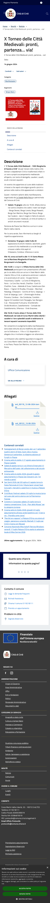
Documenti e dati (12, 706)
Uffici (7, 691)
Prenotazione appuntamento (16, 842)
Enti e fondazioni (12, 694)
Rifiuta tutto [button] (24, 894)
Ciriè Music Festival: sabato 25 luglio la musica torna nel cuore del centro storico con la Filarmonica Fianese (25, 496)
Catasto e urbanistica (13, 728)
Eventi (7, 794)
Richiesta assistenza (13, 853)
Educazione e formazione (15, 732)
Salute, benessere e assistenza (17, 754)
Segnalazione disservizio (15, 846)
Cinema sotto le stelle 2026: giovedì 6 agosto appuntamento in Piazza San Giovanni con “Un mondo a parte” (22, 477)
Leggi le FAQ (10, 850)
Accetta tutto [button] (25, 888)
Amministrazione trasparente (17, 865)
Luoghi (8, 790)
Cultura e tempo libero (14, 721)
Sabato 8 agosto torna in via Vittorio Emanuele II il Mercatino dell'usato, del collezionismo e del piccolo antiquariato (24, 468)
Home (5, 26)
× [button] (47, 867)
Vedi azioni (20, 71)
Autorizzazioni (11, 758)
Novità (13, 26)
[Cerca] (47, 13)
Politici (8, 698)
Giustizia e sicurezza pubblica (16, 743)
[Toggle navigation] (4, 13)
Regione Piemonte (10, 2)
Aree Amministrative (13, 687)
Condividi (8, 71)
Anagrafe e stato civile (14, 717)
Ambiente (9, 750)
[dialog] (25, 884)
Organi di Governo (12, 683)
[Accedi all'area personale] (41, 2)
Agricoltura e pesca (12, 761)
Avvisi (7, 780)
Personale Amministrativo (15, 702)
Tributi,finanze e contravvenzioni (18, 746)
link (3, 884)
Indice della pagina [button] (15, 128)
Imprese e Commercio (13, 724)
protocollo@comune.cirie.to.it (13, 823)
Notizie (22, 26)
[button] (25, 899)
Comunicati (9, 776)
